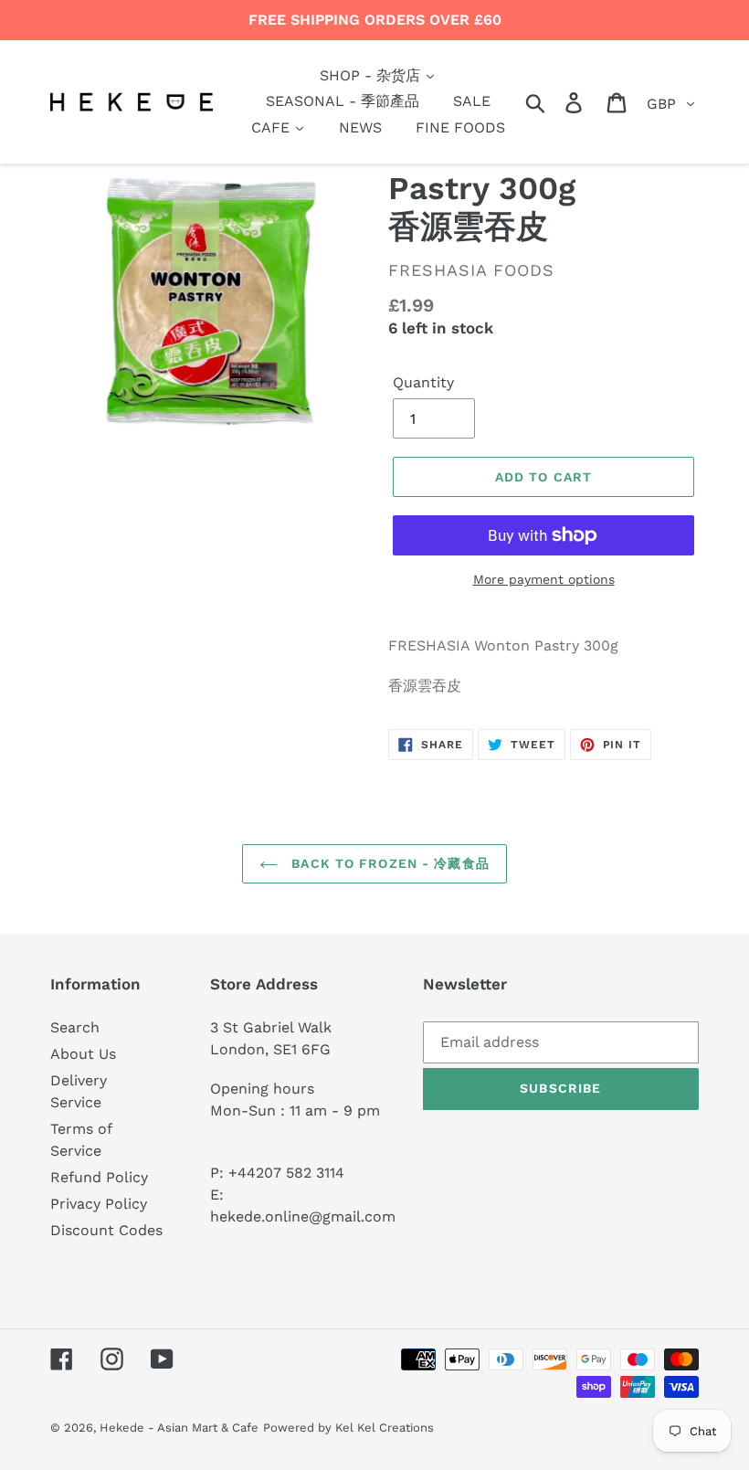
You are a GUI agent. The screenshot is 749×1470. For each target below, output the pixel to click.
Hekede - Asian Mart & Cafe (179, 1427)
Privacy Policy (98, 1203)
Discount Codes (106, 1230)
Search (75, 1027)
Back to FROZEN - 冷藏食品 (388, 863)
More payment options (544, 579)
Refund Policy (99, 1177)
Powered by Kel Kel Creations (348, 1427)
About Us (83, 1054)
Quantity (423, 382)
